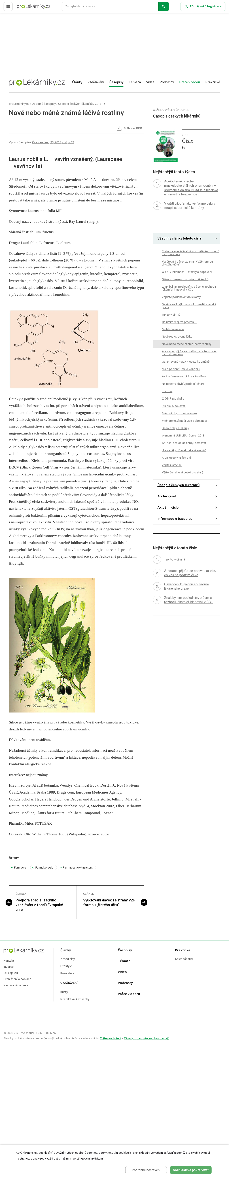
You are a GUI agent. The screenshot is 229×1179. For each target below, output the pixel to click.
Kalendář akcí (184, 959)
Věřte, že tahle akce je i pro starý (182, 472)
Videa (150, 82)
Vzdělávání (96, 82)
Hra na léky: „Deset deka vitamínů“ (184, 450)
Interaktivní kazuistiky (74, 999)
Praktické (212, 82)
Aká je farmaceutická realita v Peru (184, 376)
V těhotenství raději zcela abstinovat (185, 420)
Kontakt (9, 961)
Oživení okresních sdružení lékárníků (185, 279)
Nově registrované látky (177, 336)
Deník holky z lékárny (175, 428)
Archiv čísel (166, 496)
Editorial (167, 391)
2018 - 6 (100, 103)
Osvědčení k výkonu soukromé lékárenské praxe (189, 306)
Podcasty (167, 82)
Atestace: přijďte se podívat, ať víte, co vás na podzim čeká (189, 353)
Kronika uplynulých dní (176, 457)
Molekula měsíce (173, 329)
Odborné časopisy (44, 103)
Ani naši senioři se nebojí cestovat (184, 443)
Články (77, 82)
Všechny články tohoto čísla (179, 238)
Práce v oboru (189, 82)
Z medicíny (67, 959)
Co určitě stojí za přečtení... (179, 322)
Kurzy (64, 992)
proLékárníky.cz (19, 103)
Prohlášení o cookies (17, 979)
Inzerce (9, 967)
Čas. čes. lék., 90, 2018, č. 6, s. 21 (53, 142)
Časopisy (116, 82)
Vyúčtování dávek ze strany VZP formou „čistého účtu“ (109, 902)
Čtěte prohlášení (110, 1038)
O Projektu (11, 973)
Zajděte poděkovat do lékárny (181, 297)
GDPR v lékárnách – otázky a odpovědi (187, 272)
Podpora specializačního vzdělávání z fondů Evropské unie (39, 905)
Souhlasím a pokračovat (191, 1170)
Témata (135, 82)
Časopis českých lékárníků (75, 103)
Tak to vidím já (171, 314)
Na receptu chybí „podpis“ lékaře (183, 383)
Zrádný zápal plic (173, 398)
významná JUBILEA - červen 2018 (183, 435)
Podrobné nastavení (146, 1170)
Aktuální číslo (168, 507)
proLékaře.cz (26, 8)
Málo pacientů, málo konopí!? (181, 369)
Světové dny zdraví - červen (179, 413)
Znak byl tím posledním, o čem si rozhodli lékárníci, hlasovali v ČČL (189, 288)
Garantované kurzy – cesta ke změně (186, 361)
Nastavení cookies (16, 985)
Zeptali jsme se (172, 465)
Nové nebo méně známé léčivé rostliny (186, 344)
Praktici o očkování (174, 406)
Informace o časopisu (174, 519)
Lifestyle (66, 966)
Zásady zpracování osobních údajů (146, 1038)
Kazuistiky (67, 973)
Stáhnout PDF (132, 128)
